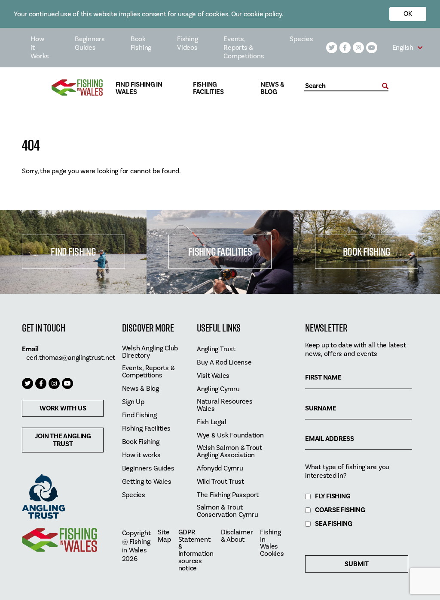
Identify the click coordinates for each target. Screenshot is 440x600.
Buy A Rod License (224, 362)
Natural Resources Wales (225, 405)
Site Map (164, 536)
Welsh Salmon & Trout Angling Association (229, 451)
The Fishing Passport (228, 495)
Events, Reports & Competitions (243, 47)
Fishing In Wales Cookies (272, 543)
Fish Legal (211, 422)
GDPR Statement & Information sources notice (196, 551)
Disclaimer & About (237, 536)
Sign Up (133, 402)
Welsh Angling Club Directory (150, 352)
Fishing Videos (187, 43)
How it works (141, 455)
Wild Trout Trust (220, 481)
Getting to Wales (146, 481)
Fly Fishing (332, 496)
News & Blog (272, 88)
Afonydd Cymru (220, 468)
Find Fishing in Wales (139, 88)
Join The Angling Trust (63, 440)
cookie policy (263, 14)
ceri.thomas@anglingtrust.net (70, 357)
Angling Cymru (218, 389)
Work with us (63, 408)
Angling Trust (216, 349)
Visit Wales (213, 376)
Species (301, 39)
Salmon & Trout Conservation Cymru (227, 511)
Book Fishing (141, 43)
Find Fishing (73, 251)
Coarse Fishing (340, 510)
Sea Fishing (333, 524)
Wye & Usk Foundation (230, 435)
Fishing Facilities (208, 88)
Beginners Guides (90, 43)
